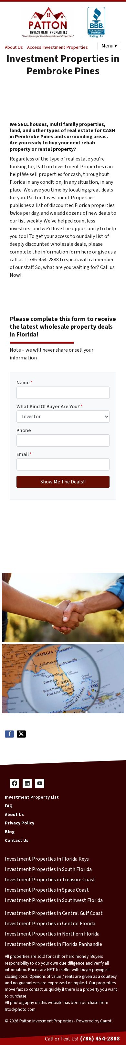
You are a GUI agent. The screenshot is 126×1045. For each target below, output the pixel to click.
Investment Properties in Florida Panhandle (53, 944)
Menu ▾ (109, 45)
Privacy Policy (19, 823)
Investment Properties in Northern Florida (52, 933)
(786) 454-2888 (100, 1039)
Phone (23, 430)
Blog (10, 832)
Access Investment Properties (57, 47)
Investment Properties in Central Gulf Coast (54, 913)
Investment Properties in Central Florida (50, 923)
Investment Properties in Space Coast (47, 890)
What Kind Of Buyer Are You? (49, 406)
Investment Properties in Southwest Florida (54, 900)
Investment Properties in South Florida (48, 869)
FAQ (9, 806)
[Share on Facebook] (9, 734)
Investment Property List (32, 797)
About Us (14, 47)
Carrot (105, 1021)
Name (24, 382)
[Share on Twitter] (21, 734)
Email (24, 454)
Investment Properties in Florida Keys (47, 859)
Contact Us (16, 840)
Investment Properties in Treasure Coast (50, 879)
